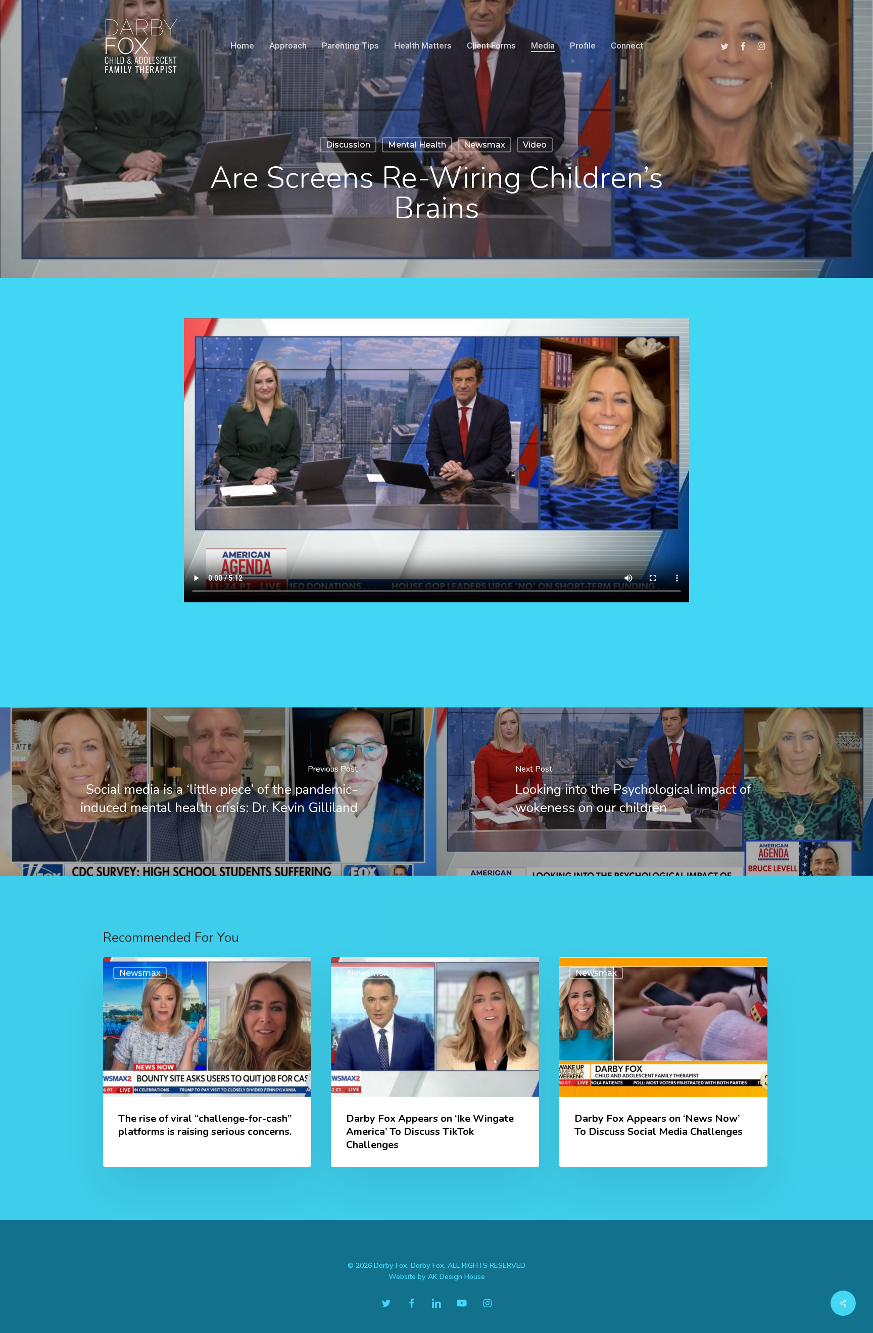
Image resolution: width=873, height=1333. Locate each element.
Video (535, 145)
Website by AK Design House (437, 1276)
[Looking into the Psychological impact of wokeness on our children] (655, 791)
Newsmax (484, 145)
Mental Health (417, 145)
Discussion (348, 145)
